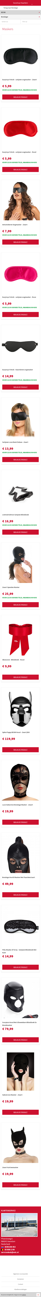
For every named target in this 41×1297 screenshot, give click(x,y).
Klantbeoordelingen (20, 1289)
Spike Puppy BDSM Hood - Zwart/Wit (16, 732)
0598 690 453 (10, 1247)
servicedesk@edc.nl (10, 1252)
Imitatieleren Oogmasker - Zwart (14, 225)
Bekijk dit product (20, 97)
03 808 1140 (9, 1249)
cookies (24, 1295)
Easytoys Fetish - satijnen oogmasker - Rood (19, 152)
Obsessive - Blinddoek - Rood (13, 660)
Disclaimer (20, 1279)
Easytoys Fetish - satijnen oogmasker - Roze (19, 297)
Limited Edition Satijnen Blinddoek (15, 515)
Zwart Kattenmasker (10, 1167)
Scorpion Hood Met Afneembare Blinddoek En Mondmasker (19, 1023)
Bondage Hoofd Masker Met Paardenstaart (18, 877)
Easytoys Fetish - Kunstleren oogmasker (17, 370)
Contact (20, 1284)
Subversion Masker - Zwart (12, 1095)
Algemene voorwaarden (20, 1274)
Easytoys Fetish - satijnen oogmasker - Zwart (19, 80)
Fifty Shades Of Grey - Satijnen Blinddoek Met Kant (19, 951)
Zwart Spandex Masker (10, 587)
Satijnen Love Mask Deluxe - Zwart (15, 442)
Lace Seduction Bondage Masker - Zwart (17, 805)
